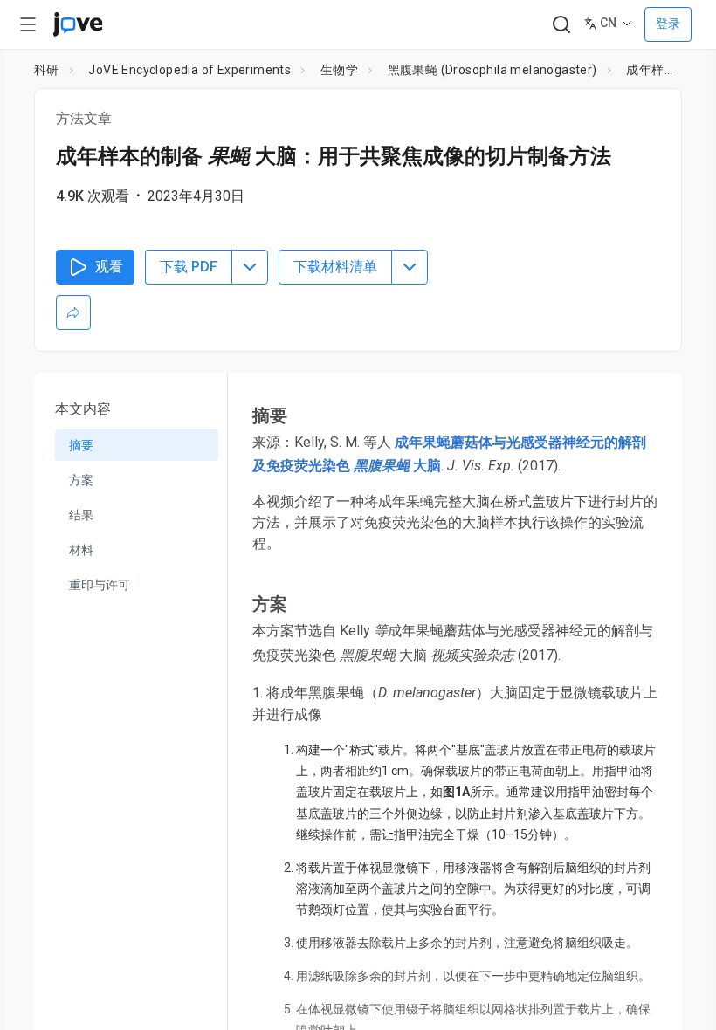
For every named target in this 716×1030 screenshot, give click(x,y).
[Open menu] (28, 24)
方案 (81, 480)
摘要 (81, 445)
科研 (46, 70)
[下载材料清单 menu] (409, 267)
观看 (109, 266)
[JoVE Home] (77, 24)
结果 (81, 515)
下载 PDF (188, 266)
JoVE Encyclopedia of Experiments (189, 70)
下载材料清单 (335, 266)
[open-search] (561, 25)
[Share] (73, 312)
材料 (81, 550)
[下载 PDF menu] (249, 267)
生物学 (339, 70)
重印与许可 (99, 585)
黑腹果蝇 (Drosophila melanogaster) (492, 70)
